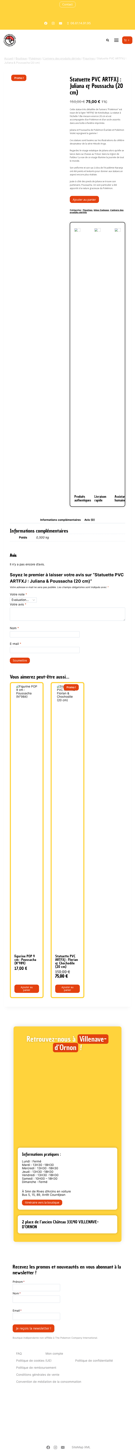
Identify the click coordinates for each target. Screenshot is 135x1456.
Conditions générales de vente (37, 1374)
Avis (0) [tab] (89, 519)
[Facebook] (48, 1447)
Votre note (18, 594)
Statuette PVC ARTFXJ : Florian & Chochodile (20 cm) (66, 961)
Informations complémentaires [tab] (60, 519)
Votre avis (18, 604)
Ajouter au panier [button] (27, 988)
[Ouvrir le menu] (116, 40)
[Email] (62, 1447)
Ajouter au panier (84, 200)
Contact (67, 4)
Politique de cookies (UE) (34, 1360)
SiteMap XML (81, 1447)
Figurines (87, 210)
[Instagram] (55, 1447)
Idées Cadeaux (101, 210)
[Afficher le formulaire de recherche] (107, 40)
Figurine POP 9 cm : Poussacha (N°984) (25, 960)
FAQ (19, 1353)
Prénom (19, 1281)
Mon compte (54, 1353)
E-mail (15, 644)
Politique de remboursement (36, 1367)
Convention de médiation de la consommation (48, 1381)
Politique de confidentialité (94, 1360)
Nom (14, 628)
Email (17, 1310)
